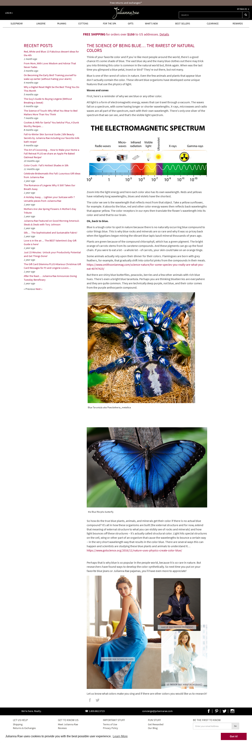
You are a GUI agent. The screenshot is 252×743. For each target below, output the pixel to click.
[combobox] (210, 15)
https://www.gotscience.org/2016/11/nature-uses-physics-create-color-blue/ (134, 550)
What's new (151, 23)
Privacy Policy (110, 728)
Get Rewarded (155, 724)
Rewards (238, 23)
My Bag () (242, 9)
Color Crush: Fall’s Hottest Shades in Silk (46, 165)
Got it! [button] (234, 736)
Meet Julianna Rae (68, 724)
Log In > (9, 12)
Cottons (83, 23)
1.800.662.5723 (97, 711)
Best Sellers (182, 23)
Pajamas (61, 23)
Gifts (130, 23)
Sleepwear (17, 23)
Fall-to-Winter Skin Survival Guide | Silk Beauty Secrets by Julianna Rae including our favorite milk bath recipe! (51, 138)
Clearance (213, 23)
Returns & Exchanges (24, 728)
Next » (39, 289)
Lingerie (41, 23)
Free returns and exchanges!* (126, 2)
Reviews (62, 728)
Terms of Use (110, 724)
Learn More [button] (120, 736)
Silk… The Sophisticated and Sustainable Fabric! (50, 232)
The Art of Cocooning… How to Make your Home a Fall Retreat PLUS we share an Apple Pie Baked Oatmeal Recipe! (51, 153)
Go (235, 726)
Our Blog (153, 728)
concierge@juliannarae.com (157, 711)
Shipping (18, 724)
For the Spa (109, 23)
